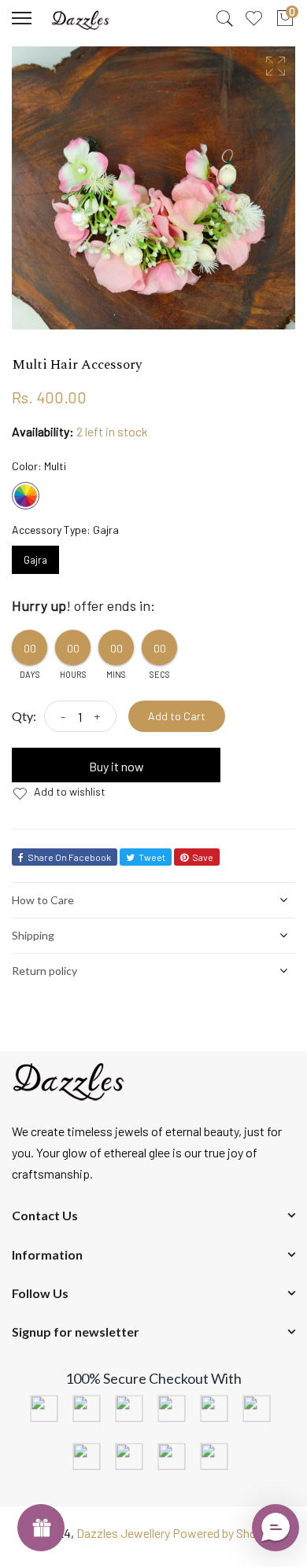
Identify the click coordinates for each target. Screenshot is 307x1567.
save (202, 857)
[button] (275, 1527)
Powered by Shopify (224, 1532)
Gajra (36, 556)
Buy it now (116, 766)
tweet (152, 857)
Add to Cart (176, 716)
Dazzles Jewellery (124, 1532)
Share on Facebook (69, 857)
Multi (25, 495)
